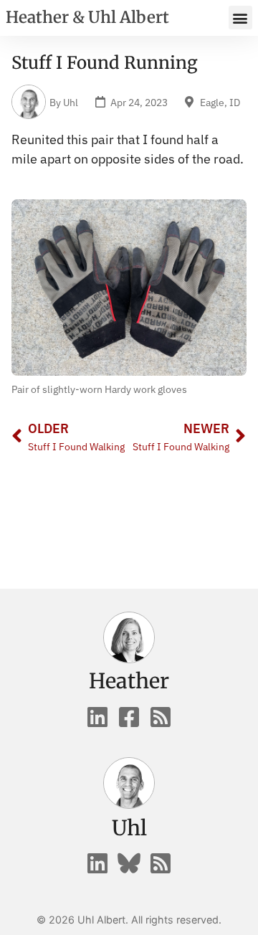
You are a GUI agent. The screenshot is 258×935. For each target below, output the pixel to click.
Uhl (129, 828)
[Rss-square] (160, 717)
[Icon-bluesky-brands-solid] (129, 863)
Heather (129, 681)
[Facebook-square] (129, 717)
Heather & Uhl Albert (87, 17)
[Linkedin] (97, 717)
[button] (240, 17)
